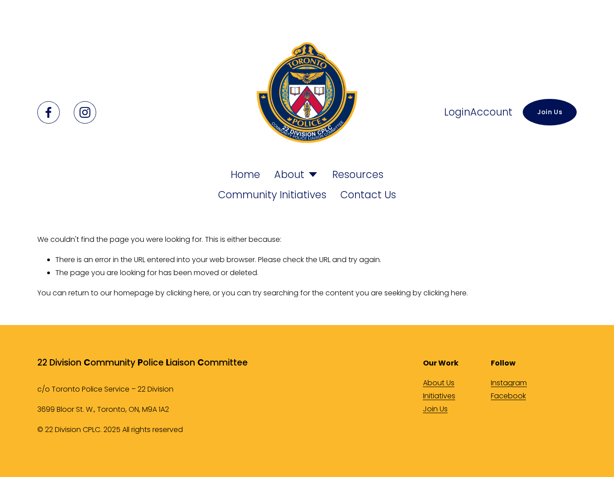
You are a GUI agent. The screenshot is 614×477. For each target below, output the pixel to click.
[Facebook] (48, 112)
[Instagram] (85, 112)
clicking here (187, 293)
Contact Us (368, 194)
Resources (357, 174)
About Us (438, 383)
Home (245, 174)
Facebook (508, 396)
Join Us (549, 111)
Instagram (509, 383)
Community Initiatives (272, 194)
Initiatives (439, 396)
